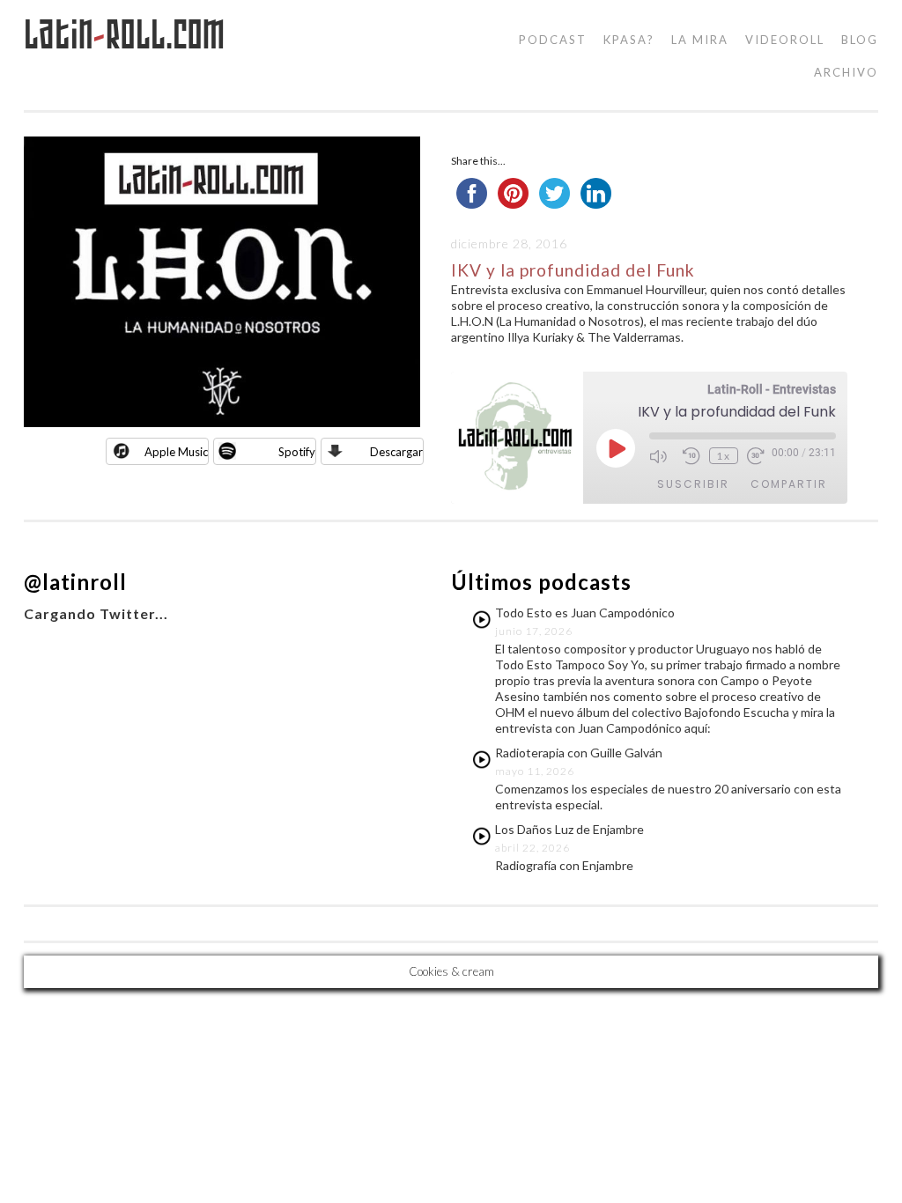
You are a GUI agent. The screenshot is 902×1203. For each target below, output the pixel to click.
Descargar (396, 452)
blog (859, 40)
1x (723, 455)
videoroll (784, 40)
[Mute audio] (661, 456)
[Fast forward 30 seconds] (759, 456)
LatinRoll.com (125, 35)
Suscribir (693, 483)
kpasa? (628, 40)
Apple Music (176, 452)
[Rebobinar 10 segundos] (691, 456)
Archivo (846, 72)
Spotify (296, 452)
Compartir (788, 483)
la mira (699, 40)
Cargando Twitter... (96, 613)
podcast (553, 40)
